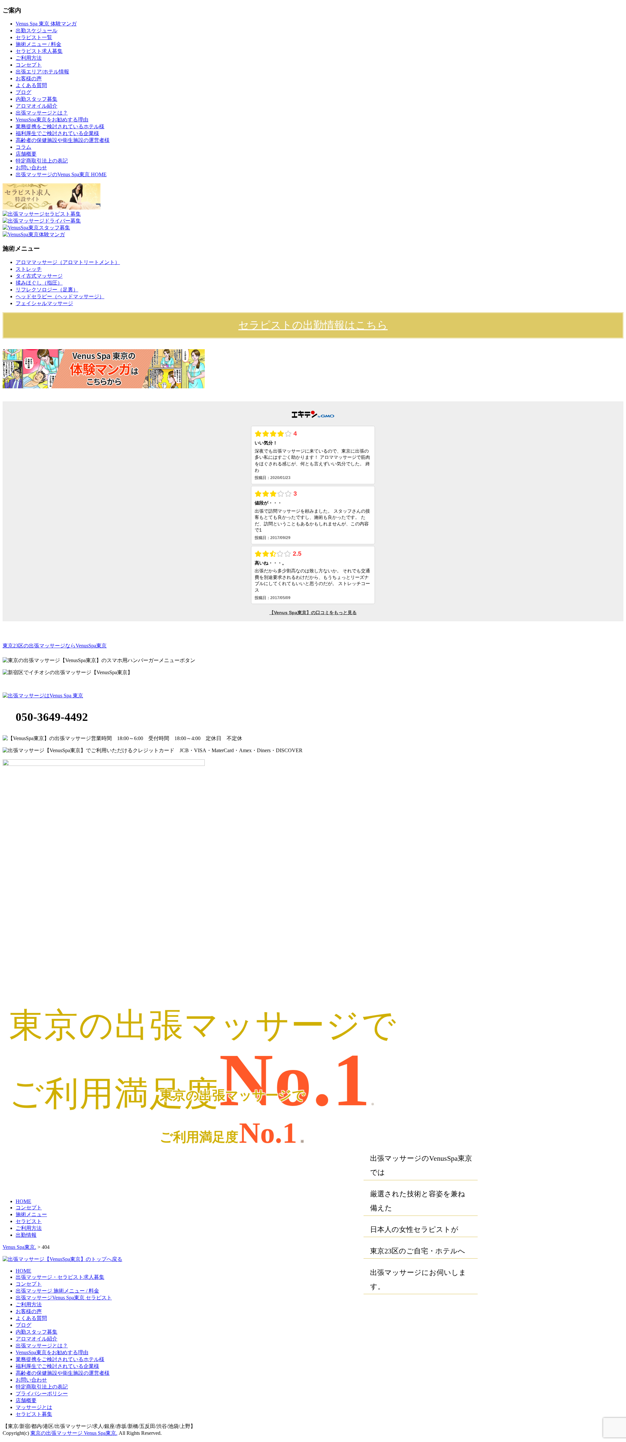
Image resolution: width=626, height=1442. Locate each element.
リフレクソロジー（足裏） (47, 289)
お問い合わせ (31, 167)
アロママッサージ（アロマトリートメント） (68, 262)
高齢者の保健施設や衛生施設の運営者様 (63, 140)
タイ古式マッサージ (39, 276)
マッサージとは (34, 1407)
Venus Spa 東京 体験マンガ (46, 23)
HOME (23, 1201)
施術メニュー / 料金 (38, 44)
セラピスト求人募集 (39, 51)
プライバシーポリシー (42, 1393)
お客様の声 (29, 78)
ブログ (23, 92)
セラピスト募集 (34, 1414)
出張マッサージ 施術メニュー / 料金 (57, 1291)
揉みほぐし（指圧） (39, 283)
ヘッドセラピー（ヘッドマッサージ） (60, 296)
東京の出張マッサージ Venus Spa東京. (73, 1433)
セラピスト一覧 (34, 37)
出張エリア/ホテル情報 (42, 71)
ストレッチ (29, 269)
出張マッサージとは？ (42, 113)
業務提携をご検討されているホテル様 (60, 126)
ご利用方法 (29, 58)
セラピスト (29, 1221)
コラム (23, 147)
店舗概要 (26, 154)
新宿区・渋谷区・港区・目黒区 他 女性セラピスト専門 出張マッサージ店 (217, 645)
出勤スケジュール (36, 30)
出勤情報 (26, 1235)
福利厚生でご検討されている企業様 (57, 133)
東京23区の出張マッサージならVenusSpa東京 (55, 645)
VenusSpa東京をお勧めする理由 (52, 119)
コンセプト (29, 65)
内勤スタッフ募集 (36, 99)
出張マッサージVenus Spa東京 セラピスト (64, 1297)
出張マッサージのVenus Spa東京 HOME (61, 174)
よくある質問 (31, 85)
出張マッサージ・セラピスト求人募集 (60, 1277)
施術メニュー (31, 1214)
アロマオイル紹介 (36, 106)
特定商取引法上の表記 (42, 160)
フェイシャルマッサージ (44, 303)
